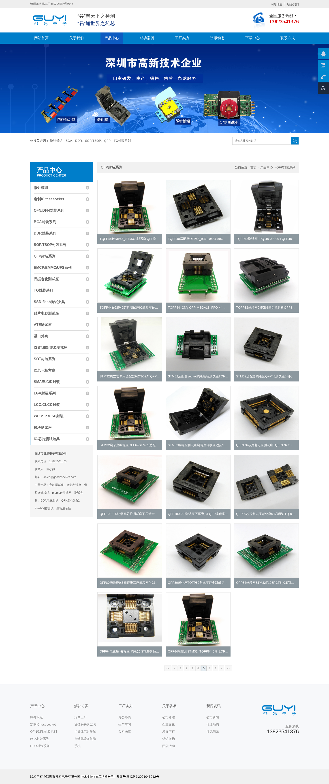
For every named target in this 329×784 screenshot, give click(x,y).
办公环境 (124, 717)
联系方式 (287, 38)
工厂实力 (182, 38)
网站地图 (276, 4)
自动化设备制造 (85, 739)
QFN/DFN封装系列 (43, 731)
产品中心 (112, 38)
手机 (77, 746)
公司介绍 (168, 717)
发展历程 (168, 731)
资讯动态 (217, 38)
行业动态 (212, 724)
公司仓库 (124, 731)
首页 (253, 167)
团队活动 (168, 746)
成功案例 (147, 38)
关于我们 (76, 38)
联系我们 (293, 4)
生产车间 (124, 724)
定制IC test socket (43, 724)
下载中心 (252, 38)
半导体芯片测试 (85, 731)
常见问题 (212, 731)
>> (228, 668)
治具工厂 (80, 717)
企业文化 (168, 724)
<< (167, 668)
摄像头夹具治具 (85, 724)
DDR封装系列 (39, 746)
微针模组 (36, 717)
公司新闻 (212, 717)
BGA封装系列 (39, 739)
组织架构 (168, 739)
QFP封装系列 (285, 167)
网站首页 (41, 38)
